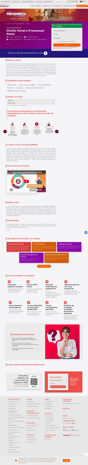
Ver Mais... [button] (8, 230)
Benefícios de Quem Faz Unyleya (35, 88)
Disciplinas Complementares (52, 427)
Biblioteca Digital (12, 425)
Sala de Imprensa (31, 430)
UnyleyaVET (48, 408)
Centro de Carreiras (49, 430)
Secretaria (47, 423)
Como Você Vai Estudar (44, 85)
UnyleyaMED (48, 403)
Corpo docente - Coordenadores (16, 427)
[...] (12, 135)
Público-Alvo (10, 88)
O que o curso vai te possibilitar (27, 85)
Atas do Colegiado (12, 430)
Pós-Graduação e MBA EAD (33, 403)
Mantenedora (11, 408)
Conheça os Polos (67, 418)
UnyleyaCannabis (49, 401)
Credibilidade (11, 406)
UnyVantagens (48, 1)
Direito (27, 23)
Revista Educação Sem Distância (71, 403)
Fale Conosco (30, 442)
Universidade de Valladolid (33, 418)
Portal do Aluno (49, 416)
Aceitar (66, 460)
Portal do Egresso (49, 418)
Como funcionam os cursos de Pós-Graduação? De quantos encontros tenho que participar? (24, 345)
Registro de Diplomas (50, 425)
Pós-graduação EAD (32, 439)
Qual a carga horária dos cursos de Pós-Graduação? (22, 349)
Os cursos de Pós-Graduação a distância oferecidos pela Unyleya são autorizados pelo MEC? (24, 339)
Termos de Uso (69, 48)
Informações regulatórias (14, 415)
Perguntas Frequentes (14, 452)
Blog (64, 411)
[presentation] (57, 131)
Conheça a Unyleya (44, 266)
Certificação (19, 88)
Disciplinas (10, 100)
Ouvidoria (10, 445)
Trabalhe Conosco (13, 442)
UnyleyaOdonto (49, 406)
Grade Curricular (11, 85)
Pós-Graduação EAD (57, 5)
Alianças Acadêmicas (28, 1)
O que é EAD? (11, 403)
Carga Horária (11, 103)
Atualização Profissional (69, 5)
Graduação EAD (46, 5)
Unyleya (8, 23)
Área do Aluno (60, 1)
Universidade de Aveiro (32, 415)
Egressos (10, 440)
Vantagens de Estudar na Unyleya (16, 91)
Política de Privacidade (58, 48)
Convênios (29, 427)
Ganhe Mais (47, 439)
